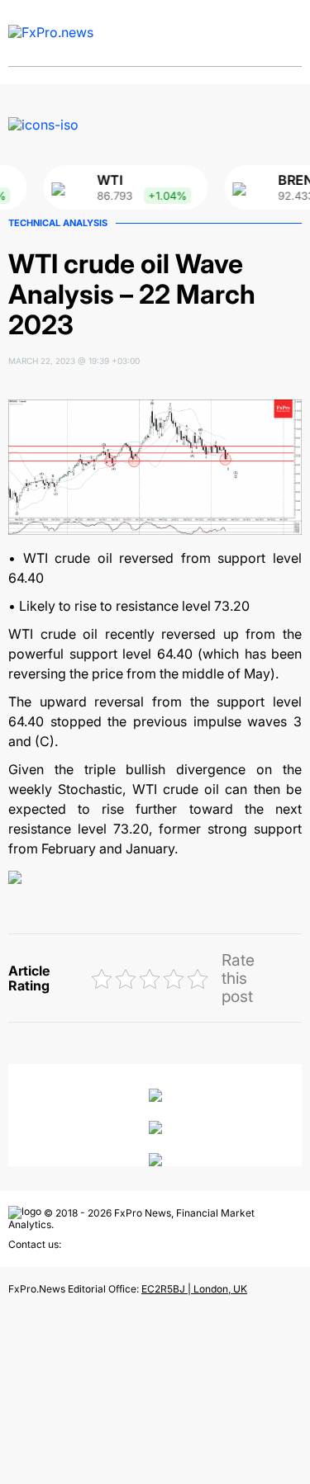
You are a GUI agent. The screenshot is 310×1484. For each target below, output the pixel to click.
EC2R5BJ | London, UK (194, 1289)
